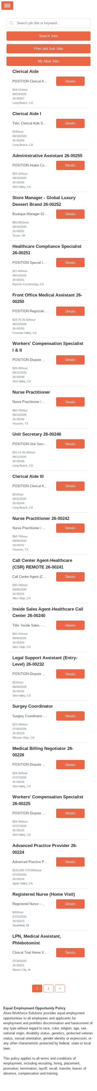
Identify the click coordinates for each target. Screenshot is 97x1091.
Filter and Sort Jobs (48, 48)
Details (70, 81)
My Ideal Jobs (48, 61)
